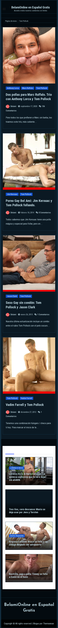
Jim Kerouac (12, 194)
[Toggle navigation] (4, 9)
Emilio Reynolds (17, 536)
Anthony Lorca (13, 88)
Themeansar (48, 623)
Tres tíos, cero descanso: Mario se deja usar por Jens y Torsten (27, 511)
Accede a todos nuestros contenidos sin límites (30, 11)
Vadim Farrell (26, 398)
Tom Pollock (41, 88)
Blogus (36, 623)
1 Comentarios (43, 314)
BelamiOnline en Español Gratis (30, 7)
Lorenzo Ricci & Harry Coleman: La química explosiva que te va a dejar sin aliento (27, 476)
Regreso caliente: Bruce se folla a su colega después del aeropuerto (28, 543)
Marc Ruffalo (27, 88)
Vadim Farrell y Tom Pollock (25, 405)
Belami (13, 106)
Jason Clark (12, 296)
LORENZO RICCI (16, 468)
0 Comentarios (45, 212)
